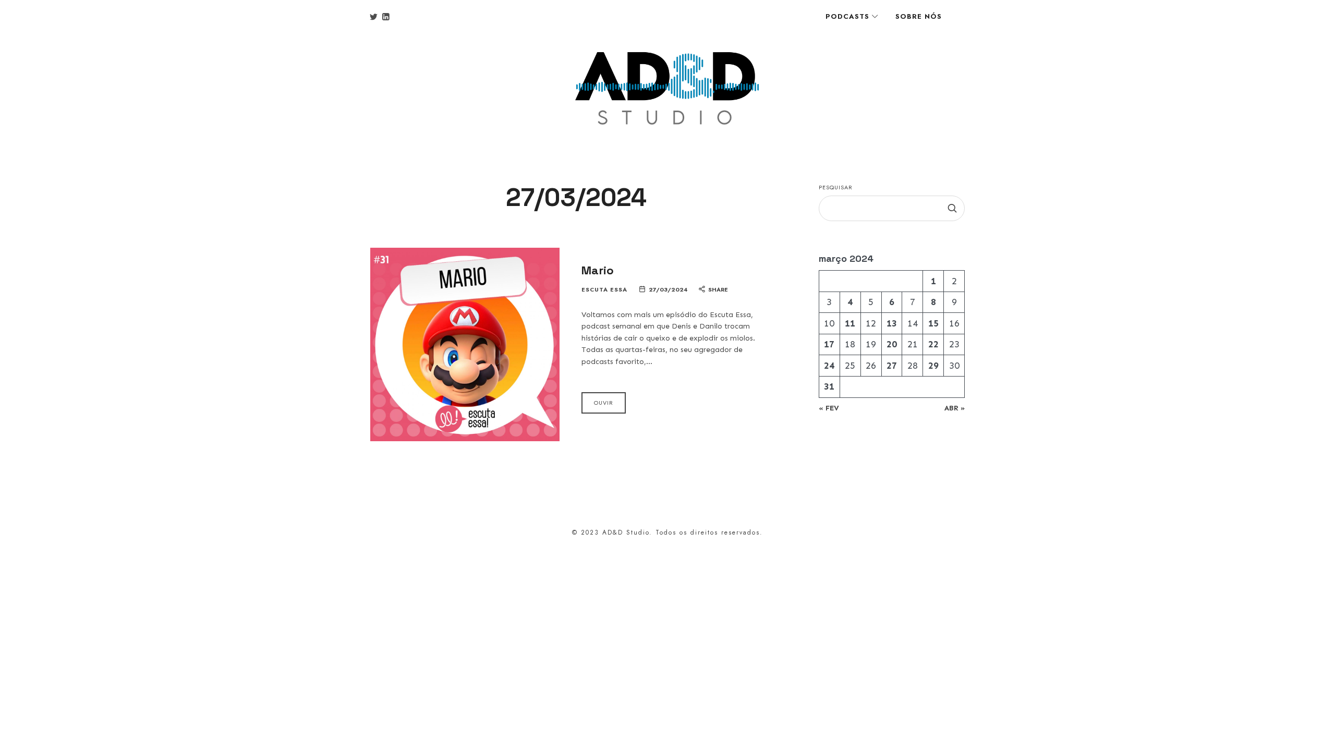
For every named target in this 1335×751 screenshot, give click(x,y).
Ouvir (603, 402)
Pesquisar (836, 187)
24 (829, 365)
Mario (597, 270)
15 (933, 323)
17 (829, 344)
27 (892, 365)
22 (933, 344)
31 (829, 386)
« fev (829, 408)
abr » (954, 408)
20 (892, 344)
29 (933, 365)
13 (892, 323)
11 (850, 323)
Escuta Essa (604, 290)
